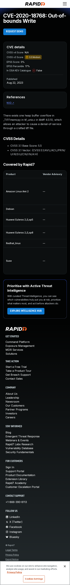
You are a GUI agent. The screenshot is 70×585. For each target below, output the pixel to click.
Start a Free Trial (16, 366)
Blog (8, 432)
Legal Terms (12, 550)
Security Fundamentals (20, 452)
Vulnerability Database (19, 448)
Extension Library (16, 479)
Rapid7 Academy (16, 483)
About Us (11, 393)
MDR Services (14, 349)
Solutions (11, 353)
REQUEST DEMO (14, 31)
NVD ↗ (10, 102)
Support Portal (15, 471)
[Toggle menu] (65, 4)
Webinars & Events (17, 440)
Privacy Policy (12, 555)
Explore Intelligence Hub (26, 311)
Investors (11, 413)
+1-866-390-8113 (16, 502)
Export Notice (12, 559)
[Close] (64, 566)
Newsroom (12, 401)
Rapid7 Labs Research (19, 444)
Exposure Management (20, 345)
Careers (10, 417)
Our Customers (15, 405)
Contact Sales (14, 378)
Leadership (12, 397)
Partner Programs (17, 409)
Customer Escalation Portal (22, 487)
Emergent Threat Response (23, 436)
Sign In (10, 467)
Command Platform (18, 342)
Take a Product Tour (18, 370)
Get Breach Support (18, 374)
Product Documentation (20, 475)
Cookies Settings (34, 579)
